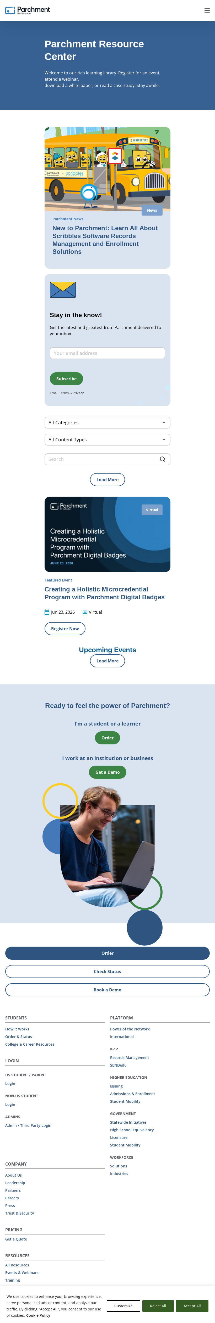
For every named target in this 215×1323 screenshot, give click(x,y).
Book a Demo (107, 990)
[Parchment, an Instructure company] (27, 10)
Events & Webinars (22, 1272)
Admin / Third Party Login (28, 1125)
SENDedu (118, 1065)
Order (107, 738)
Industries (119, 1173)
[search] (107, 459)
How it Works (17, 1028)
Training (12, 1280)
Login (10, 1083)
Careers (12, 1197)
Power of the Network (130, 1028)
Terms (64, 393)
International (122, 1036)
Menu (207, 10)
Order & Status (18, 1036)
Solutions (118, 1165)
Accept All (192, 1305)
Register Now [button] (65, 629)
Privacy (78, 393)
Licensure (118, 1137)
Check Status (107, 971)
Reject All (158, 1305)
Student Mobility (125, 1101)
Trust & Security (19, 1213)
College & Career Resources (29, 1044)
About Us (13, 1175)
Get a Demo (107, 772)
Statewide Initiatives (128, 1122)
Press (10, 1205)
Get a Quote (16, 1239)
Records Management (129, 1057)
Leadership (15, 1182)
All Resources (17, 1264)
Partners (13, 1190)
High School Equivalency (132, 1129)
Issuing (116, 1086)
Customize (123, 1305)
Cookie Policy (38, 1315)
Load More (107, 479)
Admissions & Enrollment (132, 1093)
